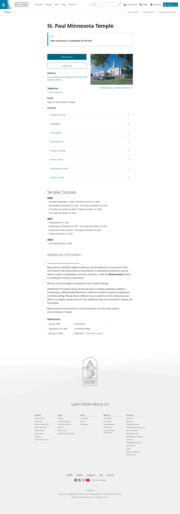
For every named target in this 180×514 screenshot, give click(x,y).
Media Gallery (106, 87)
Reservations (67, 57)
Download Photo (122, 87)
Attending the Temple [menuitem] (167, 12)
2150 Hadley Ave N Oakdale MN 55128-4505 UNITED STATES (67, 78)
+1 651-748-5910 (54, 92)
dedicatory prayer (95, 333)
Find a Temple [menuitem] (132, 12)
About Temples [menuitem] (148, 12)
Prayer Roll (67, 65)
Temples (7, 12)
